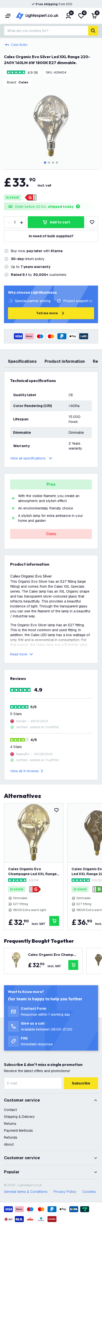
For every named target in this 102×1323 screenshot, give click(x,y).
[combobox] (46, 31)
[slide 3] (53, 163)
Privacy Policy (64, 1191)
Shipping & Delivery (19, 1116)
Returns (10, 1123)
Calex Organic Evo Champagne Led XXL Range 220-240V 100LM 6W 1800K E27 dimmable (33, 871)
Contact (10, 1109)
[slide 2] (49, 163)
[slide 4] (57, 163)
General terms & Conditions (26, 1191)
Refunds (10, 1137)
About (9, 1144)
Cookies (89, 1191)
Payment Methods (18, 1130)
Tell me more (47, 313)
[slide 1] (45, 163)
